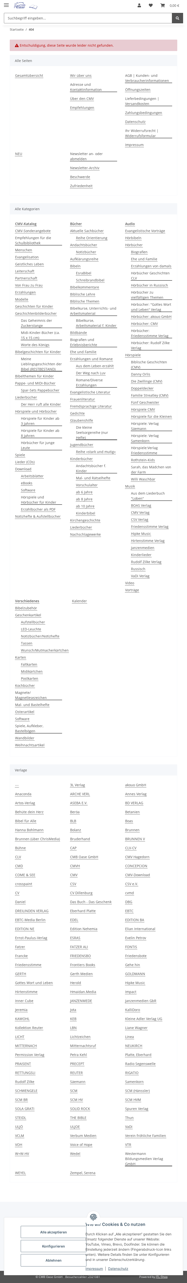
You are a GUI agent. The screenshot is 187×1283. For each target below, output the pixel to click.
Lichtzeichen (80, 1036)
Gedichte (77, 413)
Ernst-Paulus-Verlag (31, 937)
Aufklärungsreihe (84, 259)
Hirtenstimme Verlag (148, 540)
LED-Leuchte (31, 629)
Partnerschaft (26, 278)
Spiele (20, 455)
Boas (129, 821)
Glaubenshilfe (81, 420)
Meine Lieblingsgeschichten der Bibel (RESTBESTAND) (41, 364)
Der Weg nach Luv (90, 373)
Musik (130, 486)
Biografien (139, 252)
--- (17, 785)
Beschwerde (80, 177)
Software (28, 490)
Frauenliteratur (82, 399)
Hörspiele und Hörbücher (36, 411)
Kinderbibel (85, 513)
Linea (129, 1036)
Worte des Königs (35, 344)
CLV (18, 857)
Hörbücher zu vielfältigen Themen (147, 295)
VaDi (128, 1126)
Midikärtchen (32, 671)
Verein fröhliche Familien (145, 1135)
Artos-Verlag (25, 803)
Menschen (23, 250)
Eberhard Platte (83, 910)
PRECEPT (77, 1063)
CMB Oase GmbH (84, 857)
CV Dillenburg (81, 892)
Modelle (21, 299)
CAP (73, 848)
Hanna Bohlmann (29, 830)
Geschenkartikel (28, 615)
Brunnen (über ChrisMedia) (37, 839)
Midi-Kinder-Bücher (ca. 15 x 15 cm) (40, 335)
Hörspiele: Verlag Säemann (145, 426)
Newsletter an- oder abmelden (86, 156)
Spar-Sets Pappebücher (40, 390)
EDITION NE (24, 928)
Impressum (94, 1268)
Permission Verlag (29, 1054)
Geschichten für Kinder (34, 306)
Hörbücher (134, 245)
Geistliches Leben (29, 264)
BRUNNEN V (135, 839)
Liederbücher (26, 397)
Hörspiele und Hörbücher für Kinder (38, 500)
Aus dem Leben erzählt (95, 366)
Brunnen (132, 830)
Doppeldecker (142, 388)
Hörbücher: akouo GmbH (151, 316)
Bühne (20, 848)
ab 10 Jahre (85, 506)
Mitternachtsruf (83, 1045)
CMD (19, 866)
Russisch (138, 569)
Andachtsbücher (83, 245)
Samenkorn (134, 1081)
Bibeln (75, 266)
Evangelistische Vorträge (145, 230)
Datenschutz (118, 1268)
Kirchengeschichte (85, 520)
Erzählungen (25, 292)
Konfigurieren (53, 1246)
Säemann (77, 1081)
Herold (75, 982)
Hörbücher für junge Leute (38, 445)
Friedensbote (136, 955)
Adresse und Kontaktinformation (86, 87)
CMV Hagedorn (137, 857)
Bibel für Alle (25, 821)
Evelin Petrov (135, 937)
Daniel (20, 901)
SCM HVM (133, 1099)
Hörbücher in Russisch (149, 285)
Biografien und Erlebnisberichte (83, 342)
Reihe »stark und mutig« (96, 451)
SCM (73, 1090)
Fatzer (20, 946)
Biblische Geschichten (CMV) (149, 364)
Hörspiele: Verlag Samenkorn (145, 438)
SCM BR (21, 1099)
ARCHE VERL (80, 794)
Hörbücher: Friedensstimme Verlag (149, 333)
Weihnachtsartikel (30, 745)
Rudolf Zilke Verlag (146, 561)
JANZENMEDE (81, 1000)
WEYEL (20, 1172)
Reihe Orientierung (91, 238)
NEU (18, 153)
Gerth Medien (81, 973)
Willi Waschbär (143, 479)
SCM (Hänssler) (137, 1090)
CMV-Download (137, 875)
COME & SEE (25, 875)
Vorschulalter (87, 485)
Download (23, 469)
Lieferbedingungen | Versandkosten (142, 101)
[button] (139, 5)
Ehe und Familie (83, 351)
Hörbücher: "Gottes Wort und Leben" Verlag (151, 307)
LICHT (19, 1036)
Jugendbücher (81, 444)
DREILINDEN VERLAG (31, 910)
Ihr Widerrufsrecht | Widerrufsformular (142, 133)
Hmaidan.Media (83, 991)
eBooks (26, 483)
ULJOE (75, 1126)
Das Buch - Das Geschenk (91, 901)
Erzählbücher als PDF (38, 509)
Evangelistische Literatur (90, 392)
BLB (73, 821)
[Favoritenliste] (151, 5)
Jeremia (21, 1009)
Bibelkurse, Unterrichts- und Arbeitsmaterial (93, 311)
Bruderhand (80, 839)
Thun (129, 1117)
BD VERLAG (134, 803)
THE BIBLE (78, 1117)
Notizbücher (86, 252)
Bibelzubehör (26, 608)
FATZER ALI (79, 946)
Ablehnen (54, 1260)
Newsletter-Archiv (84, 168)
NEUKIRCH (133, 1045)
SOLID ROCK (80, 1108)
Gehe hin (132, 964)
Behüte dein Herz (29, 812)
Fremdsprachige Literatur (91, 406)
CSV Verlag (139, 519)
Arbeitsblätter (32, 476)
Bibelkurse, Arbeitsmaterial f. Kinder (96, 323)
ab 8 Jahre (84, 499)
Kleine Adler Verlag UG (143, 1018)
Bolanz (75, 830)
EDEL (74, 919)
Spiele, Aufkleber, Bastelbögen (29, 728)
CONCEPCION (136, 866)
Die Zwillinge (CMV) (146, 381)
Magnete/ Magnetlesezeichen (31, 695)
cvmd (129, 892)
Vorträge (132, 590)
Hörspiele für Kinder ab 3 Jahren (40, 421)
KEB (73, 1018)
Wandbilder (24, 738)
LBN (73, 1027)
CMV (73, 875)
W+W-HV (22, 1153)
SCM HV (76, 1099)
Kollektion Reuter (29, 1027)
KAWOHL (22, 1018)
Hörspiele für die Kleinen (151, 416)
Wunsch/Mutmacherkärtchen (45, 650)
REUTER (76, 1072)
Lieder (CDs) (25, 462)
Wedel (75, 1153)
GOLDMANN (135, 973)
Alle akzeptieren (53, 1232)
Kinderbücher (81, 458)
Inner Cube (24, 1000)
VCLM (19, 1135)
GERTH (20, 973)
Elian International (140, 928)
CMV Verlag (140, 512)
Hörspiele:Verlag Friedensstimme (144, 450)
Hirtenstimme (26, 991)
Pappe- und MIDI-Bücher (35, 383)
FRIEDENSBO (80, 955)
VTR (128, 1144)
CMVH (75, 866)
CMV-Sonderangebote (33, 230)
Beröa (75, 812)
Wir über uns (81, 75)
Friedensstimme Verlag (149, 526)
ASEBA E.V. (78, 803)
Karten (20, 657)
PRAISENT (23, 1063)
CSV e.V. (131, 884)
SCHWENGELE (26, 1090)
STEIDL (20, 1117)
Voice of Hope (81, 1144)
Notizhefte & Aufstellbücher (38, 516)
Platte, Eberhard (138, 1054)
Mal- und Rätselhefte (93, 478)
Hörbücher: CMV (144, 323)
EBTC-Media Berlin (30, 919)
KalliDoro (132, 1009)
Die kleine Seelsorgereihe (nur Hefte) (92, 432)
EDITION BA (134, 919)
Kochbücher (25, 685)
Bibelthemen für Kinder (34, 376)
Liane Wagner (136, 1027)
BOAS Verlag (141, 505)
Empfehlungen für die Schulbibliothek (33, 240)
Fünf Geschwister (145, 402)
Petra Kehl (78, 1054)
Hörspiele (133, 355)
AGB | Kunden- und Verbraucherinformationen (147, 78)
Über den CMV (82, 98)
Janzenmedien (142, 547)
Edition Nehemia (83, 928)
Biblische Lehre (82, 294)
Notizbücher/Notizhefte (40, 636)
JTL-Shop (162, 1277)
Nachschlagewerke (85, 534)
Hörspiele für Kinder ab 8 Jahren (40, 433)
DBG (128, 901)
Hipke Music (141, 533)
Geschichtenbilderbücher (36, 313)
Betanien (132, 812)
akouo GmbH (135, 785)
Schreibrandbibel (90, 280)
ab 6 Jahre (84, 492)
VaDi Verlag (140, 576)
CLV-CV (130, 848)
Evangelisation (27, 257)
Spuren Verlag (136, 1108)
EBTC (129, 910)
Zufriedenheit (81, 185)
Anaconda (23, 794)
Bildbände (78, 332)
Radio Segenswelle (140, 1063)
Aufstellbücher (33, 622)
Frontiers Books (82, 964)
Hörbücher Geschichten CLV (150, 275)
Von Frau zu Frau (29, 285)
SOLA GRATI (24, 1108)
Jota (73, 1009)
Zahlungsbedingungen (143, 112)
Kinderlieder (141, 554)
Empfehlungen (82, 107)
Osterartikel (24, 711)
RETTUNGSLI (25, 1072)
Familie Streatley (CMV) (149, 395)
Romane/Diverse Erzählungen (89, 382)
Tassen (26, 643)
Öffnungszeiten (137, 89)
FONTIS (131, 946)
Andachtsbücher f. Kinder (91, 468)
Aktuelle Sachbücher (87, 230)
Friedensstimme (28, 964)
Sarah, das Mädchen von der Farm (151, 469)
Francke (21, 955)
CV (17, 892)
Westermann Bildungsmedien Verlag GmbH (144, 1158)
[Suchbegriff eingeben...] (177, 18)
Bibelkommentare (84, 287)
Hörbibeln (133, 238)
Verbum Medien (83, 1135)
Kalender (79, 601)
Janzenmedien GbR (140, 1000)
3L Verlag (77, 785)
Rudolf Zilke (24, 1081)
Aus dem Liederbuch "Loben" (148, 496)
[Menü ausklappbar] (6, 3)
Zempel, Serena (82, 1172)
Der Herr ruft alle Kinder (41, 404)
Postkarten (29, 678)
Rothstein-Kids (143, 460)
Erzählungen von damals (151, 266)
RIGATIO (132, 1072)
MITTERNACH (26, 1045)
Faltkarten (29, 664)
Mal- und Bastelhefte (32, 704)
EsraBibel (83, 273)
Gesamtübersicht (29, 75)
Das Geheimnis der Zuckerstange (36, 323)
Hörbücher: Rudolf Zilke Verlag (150, 345)
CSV (73, 884)
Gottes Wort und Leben (34, 982)
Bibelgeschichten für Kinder (38, 351)
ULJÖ (19, 1126)
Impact (130, 991)
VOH (18, 1144)
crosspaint (23, 884)
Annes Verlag (136, 794)
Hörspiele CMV (143, 409)
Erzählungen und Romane (91, 359)
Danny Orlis (140, 374)
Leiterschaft (24, 271)
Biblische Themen (84, 301)
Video (129, 583)
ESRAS (75, 937)
